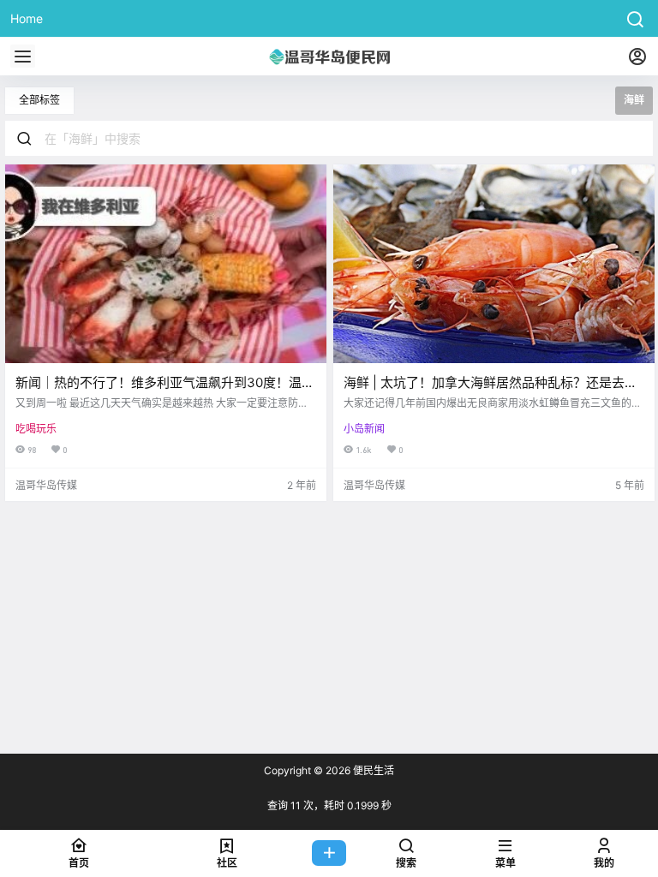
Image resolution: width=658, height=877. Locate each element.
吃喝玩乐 (36, 428)
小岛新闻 (364, 428)
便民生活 (372, 770)
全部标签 (39, 99)
